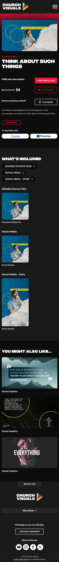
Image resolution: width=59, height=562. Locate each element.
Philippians (11, 122)
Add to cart (47, 90)
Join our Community (29, 531)
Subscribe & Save (46, 80)
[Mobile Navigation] (54, 7)
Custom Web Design (21, 559)
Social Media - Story (17, 179)
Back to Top (29, 484)
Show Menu (28, 510)
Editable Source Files (18, 166)
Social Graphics (9, 56)
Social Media (13, 172)
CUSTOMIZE (47, 102)
